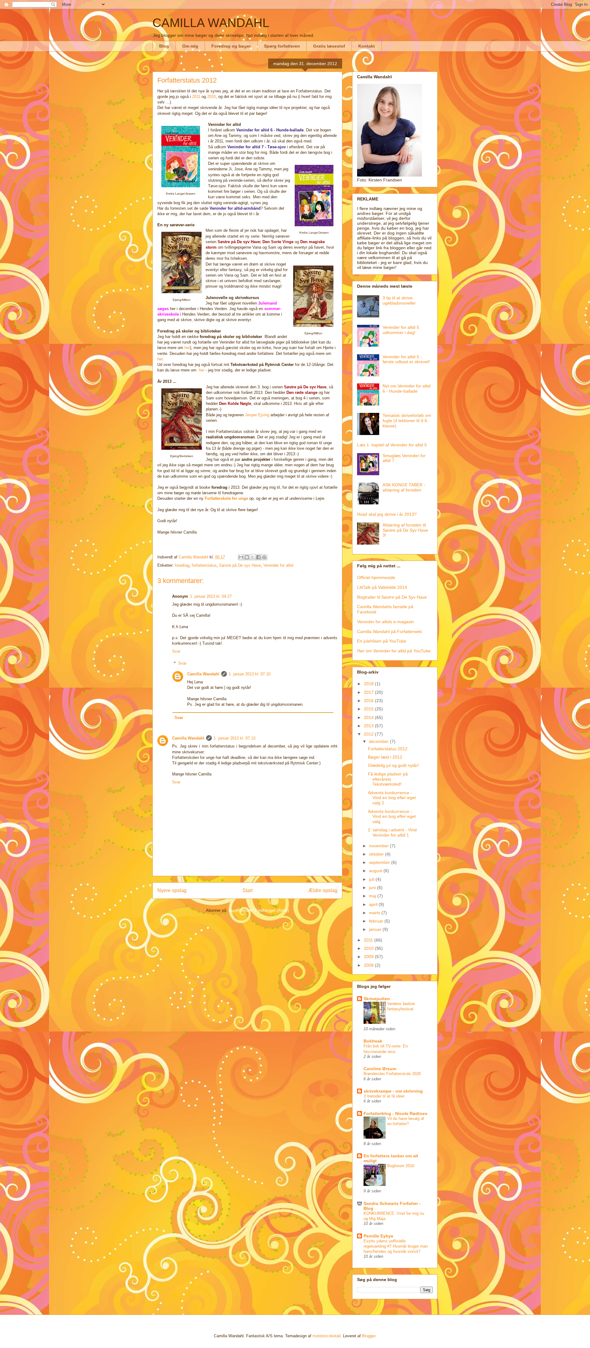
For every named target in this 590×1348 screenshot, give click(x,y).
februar (376, 921)
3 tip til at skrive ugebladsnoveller (399, 300)
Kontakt (366, 46)
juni (373, 887)
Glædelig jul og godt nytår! (393, 765)
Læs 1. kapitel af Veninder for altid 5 (392, 444)
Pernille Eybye (378, 1235)
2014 (369, 717)
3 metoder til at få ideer (384, 1096)
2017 (369, 692)
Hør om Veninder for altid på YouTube (394, 650)
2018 (369, 683)
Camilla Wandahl (203, 674)
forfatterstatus (204, 565)
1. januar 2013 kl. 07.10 (249, 674)
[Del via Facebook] (258, 557)
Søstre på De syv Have (240, 565)
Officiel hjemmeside (376, 577)
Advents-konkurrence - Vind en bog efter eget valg (392, 816)
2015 (369, 708)
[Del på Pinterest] (264, 557)
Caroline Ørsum (380, 1068)
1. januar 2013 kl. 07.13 (234, 738)
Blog (164, 46)
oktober (377, 854)
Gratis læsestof (329, 46)
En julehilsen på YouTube (381, 641)
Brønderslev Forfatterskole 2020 (392, 1073)
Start (247, 890)
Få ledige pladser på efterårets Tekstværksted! (388, 779)
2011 (196, 96)
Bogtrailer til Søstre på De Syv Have (392, 597)
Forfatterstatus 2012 (387, 748)
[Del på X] (253, 557)
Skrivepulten (377, 998)
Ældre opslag (322, 890)
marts (375, 912)
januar (376, 929)
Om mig (190, 46)
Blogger (368, 1336)
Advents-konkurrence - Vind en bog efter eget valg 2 (392, 798)
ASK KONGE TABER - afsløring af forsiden (404, 487)
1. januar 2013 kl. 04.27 (211, 596)
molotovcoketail (326, 1336)
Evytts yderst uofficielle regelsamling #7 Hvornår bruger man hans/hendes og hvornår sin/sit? (396, 1246)
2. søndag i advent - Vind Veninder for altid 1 (392, 832)
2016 (369, 700)
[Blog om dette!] (247, 557)
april (374, 904)
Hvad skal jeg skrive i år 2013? (387, 514)
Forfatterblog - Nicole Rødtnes (395, 1113)
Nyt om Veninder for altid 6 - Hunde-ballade (407, 388)
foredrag (182, 565)
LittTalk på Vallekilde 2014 (382, 587)
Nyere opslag (172, 890)
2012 (369, 734)
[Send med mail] (241, 557)
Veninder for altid (278, 565)
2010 (211, 96)
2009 (369, 956)
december (379, 741)
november (379, 845)
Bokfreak (373, 1041)
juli (372, 879)
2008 (369, 965)
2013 (369, 725)
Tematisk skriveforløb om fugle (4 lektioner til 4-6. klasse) (407, 420)
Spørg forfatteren (282, 46)
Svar (176, 651)
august (376, 870)
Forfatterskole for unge (226, 498)
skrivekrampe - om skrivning (393, 1091)
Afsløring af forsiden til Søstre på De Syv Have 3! (405, 530)
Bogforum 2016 (400, 1165)
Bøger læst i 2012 (385, 757)
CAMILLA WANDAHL (210, 22)
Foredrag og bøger (231, 46)
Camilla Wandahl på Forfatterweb (389, 631)
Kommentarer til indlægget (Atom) (259, 910)
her (187, 347)
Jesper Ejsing (257, 415)
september (380, 862)
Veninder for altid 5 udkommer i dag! (401, 330)
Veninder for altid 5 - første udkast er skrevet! (406, 359)
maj (373, 895)
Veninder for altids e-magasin (385, 621)
